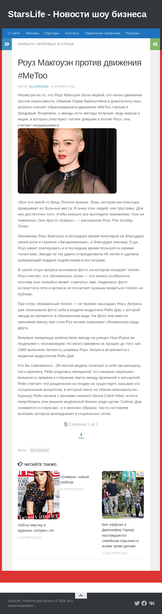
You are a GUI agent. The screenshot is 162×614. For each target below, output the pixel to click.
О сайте (14, 33)
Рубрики (132, 33)
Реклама (32, 33)
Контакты (72, 33)
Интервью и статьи (55, 44)
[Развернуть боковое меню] (7, 44)
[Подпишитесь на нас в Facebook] (144, 603)
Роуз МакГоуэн (40, 450)
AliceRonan (38, 86)
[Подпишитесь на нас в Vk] (151, 603)
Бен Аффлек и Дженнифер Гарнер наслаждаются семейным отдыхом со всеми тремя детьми (120, 535)
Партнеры (51, 33)
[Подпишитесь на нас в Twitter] (137, 603)
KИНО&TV (26, 44)
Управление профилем (102, 33)
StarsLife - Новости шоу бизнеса (77, 14)
